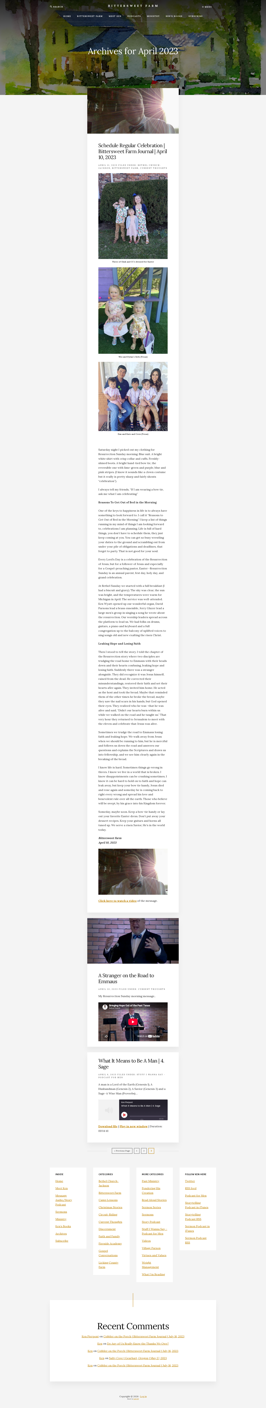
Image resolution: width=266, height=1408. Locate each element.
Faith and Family (109, 1236)
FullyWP (136, 1399)
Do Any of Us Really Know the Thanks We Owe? (138, 1343)
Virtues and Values (154, 1255)
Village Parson (151, 1248)
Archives (61, 1233)
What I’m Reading (153, 1274)
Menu (208, 7)
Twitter (190, 1181)
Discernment (107, 1229)
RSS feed (190, 1188)
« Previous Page (122, 1151)
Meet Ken (61, 1188)
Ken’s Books (63, 1226)
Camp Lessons (108, 1200)
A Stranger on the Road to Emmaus (126, 978)
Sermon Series (151, 1207)
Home (59, 1181)
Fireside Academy (110, 1243)
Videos (146, 1240)
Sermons (61, 1211)
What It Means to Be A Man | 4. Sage (131, 1064)
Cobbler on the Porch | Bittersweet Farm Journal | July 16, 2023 (143, 1336)
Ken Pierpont (90, 1336)
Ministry (60, 1219)
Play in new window (134, 1126)
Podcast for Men (196, 1195)
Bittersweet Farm (133, 5)
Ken (99, 1343)
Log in (143, 1396)
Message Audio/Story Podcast (63, 1200)
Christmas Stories (110, 1207)
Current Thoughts (153, 168)
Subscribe (61, 1240)
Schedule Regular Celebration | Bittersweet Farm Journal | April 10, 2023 (132, 151)
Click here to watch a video (117, 900)
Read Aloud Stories (154, 1200)
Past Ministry (150, 1181)
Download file (107, 1126)
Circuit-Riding (108, 1214)
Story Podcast (151, 1222)
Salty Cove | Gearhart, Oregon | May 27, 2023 (138, 1358)
